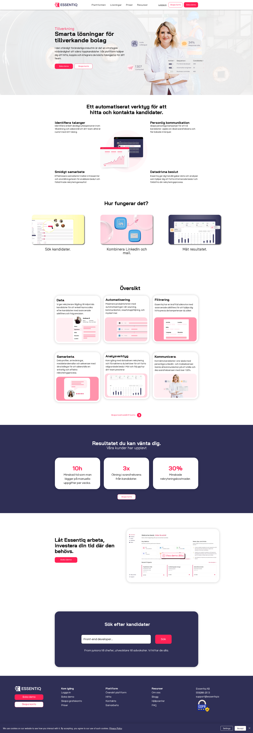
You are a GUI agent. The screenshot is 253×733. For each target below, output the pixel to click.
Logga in (162, 5)
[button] (98, 5)
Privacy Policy (115, 728)
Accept (240, 728)
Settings (226, 728)
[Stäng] (249, 728)
